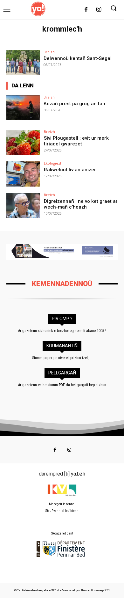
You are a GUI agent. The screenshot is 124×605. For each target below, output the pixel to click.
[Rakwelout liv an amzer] (23, 174)
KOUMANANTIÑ (62, 345)
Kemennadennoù (62, 284)
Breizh (49, 52)
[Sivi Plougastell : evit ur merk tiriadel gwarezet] (23, 142)
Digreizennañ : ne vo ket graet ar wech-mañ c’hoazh (81, 204)
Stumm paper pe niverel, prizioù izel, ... (62, 358)
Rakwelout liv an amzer (70, 170)
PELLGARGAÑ (62, 372)
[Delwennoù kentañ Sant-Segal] (23, 62)
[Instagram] (98, 10)
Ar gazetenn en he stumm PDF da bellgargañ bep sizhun (62, 385)
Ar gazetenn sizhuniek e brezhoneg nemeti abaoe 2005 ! (62, 330)
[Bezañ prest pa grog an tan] (23, 108)
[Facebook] (86, 10)
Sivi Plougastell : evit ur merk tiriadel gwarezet (76, 141)
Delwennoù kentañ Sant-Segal (78, 58)
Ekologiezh (53, 163)
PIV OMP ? (62, 318)
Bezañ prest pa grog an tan (74, 104)
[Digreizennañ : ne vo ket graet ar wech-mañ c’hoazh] (23, 205)
